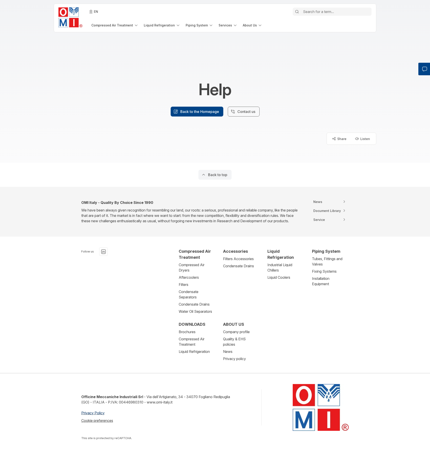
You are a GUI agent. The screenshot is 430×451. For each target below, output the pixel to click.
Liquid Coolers (278, 277)
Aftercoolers (189, 277)
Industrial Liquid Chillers (279, 267)
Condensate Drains (194, 304)
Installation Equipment (320, 281)
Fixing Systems (324, 271)
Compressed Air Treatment (191, 342)
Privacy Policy (93, 413)
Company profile (236, 332)
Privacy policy (234, 358)
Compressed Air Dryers (191, 267)
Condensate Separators (188, 294)
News (227, 351)
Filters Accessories (238, 259)
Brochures (187, 332)
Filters (183, 284)
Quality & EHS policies (234, 342)
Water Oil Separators (195, 311)
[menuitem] (114, 25)
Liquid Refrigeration (194, 351)
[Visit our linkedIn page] (103, 251)
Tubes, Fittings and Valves (327, 261)
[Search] (297, 12)
